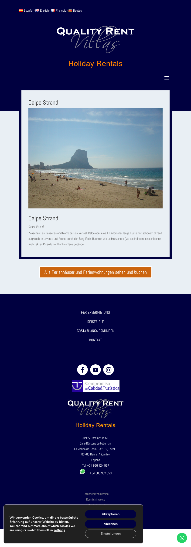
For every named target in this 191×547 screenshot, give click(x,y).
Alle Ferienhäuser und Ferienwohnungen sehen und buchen (95, 272)
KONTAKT (95, 340)
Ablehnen (111, 524)
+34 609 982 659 (98, 473)
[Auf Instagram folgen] (108, 369)
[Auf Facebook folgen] (82, 369)
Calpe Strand (43, 218)
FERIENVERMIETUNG (95, 312)
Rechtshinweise (95, 499)
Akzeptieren (110, 514)
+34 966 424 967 (98, 465)
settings (59, 530)
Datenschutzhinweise (96, 494)
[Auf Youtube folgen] (95, 369)
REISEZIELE (95, 321)
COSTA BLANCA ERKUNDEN (95, 330)
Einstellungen (111, 533)
